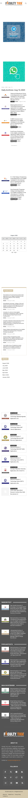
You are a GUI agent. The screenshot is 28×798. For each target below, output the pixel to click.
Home (3, 87)
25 (21, 248)
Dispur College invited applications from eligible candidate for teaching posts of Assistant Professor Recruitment (14, 331)
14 (7, 246)
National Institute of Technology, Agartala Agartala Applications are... (18, 416)
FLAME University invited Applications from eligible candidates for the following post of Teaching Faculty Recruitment (17, 122)
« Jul (12, 252)
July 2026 (5, 365)
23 (14, 248)
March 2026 (5, 375)
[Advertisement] (14, 14)
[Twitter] (10, 772)
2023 (6, 87)
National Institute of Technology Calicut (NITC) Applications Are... (17, 460)
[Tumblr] (22, 777)
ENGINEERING (13, 114)
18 (21, 246)
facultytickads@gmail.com (14, 760)
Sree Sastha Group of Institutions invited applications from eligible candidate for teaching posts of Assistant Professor (12, 347)
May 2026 (5, 370)
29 (10, 250)
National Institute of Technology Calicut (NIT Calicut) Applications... (16, 427)
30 (14, 250)
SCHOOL (12, 101)
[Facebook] (5, 772)
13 (3, 246)
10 (11, 87)
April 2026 (5, 372)
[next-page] (7, 353)
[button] (25, 3)
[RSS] (22, 783)
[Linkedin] (5, 777)
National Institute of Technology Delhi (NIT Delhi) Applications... (17, 449)
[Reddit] (16, 777)
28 (7, 250)
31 (17, 250)
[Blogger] (22, 772)
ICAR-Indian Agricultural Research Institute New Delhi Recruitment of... (17, 492)
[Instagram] (11, 783)
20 (3, 248)
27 (3, 250)
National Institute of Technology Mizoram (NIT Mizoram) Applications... (17, 438)
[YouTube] (16, 783)
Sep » (15, 252)
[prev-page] (4, 353)
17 (17, 246)
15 (10, 246)
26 (24, 248)
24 (17, 248)
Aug (9, 87)
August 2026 (5, 363)
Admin (16, 101)
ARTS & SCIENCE (14, 127)
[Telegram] (16, 772)
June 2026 (5, 368)
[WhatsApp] (5, 783)
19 (24, 246)
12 (24, 243)
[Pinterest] (10, 777)
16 (14, 246)
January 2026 (6, 377)
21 (7, 248)
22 (10, 248)
